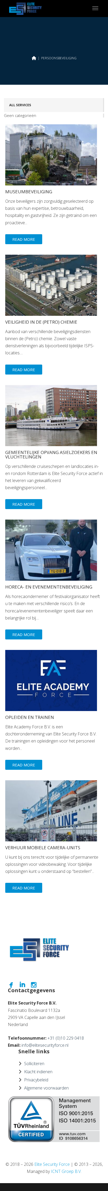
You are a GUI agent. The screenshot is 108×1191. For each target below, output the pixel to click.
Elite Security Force (52, 1164)
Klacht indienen (38, 1072)
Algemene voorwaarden (46, 1088)
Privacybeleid (36, 1080)
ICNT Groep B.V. (66, 1171)
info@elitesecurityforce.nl (44, 1045)
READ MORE (23, 239)
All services (20, 105)
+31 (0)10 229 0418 (65, 1038)
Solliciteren (34, 1063)
